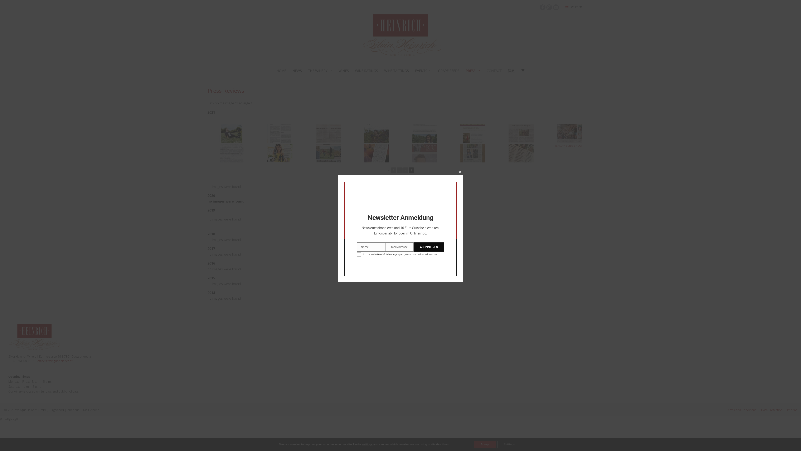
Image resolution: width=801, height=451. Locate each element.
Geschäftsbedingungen (390, 254)
